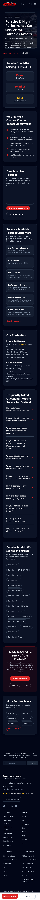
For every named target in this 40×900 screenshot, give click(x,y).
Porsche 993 (12, 627)
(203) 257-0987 (8, 786)
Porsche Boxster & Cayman (18, 596)
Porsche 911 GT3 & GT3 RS (18, 570)
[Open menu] (35, 4)
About (24, 817)
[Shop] (29, 4)
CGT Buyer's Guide (9, 856)
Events (5, 875)
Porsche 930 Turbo (15, 637)
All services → (7, 845)
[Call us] (23, 4)
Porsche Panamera (15, 591)
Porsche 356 (12, 632)
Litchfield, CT (13, 723)
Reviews (24, 832)
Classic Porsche (8, 841)
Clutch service (7, 833)
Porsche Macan (14, 580)
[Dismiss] (37, 895)
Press (4, 867)
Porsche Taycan (14, 585)
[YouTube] (16, 806)
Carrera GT (25, 824)
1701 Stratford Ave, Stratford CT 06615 (17, 783)
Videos (5, 871)
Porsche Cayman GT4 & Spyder (19, 606)
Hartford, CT (26, 718)
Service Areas (14, 53)
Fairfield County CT (28, 856)
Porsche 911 (12, 565)
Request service (10, 799)
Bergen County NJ (28, 871)
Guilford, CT (12, 718)
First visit (25, 839)
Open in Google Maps (19, 208)
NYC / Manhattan (27, 864)
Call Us (27, 896)
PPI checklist (7, 864)
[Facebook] (8, 806)
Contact (24, 843)
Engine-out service (9, 817)
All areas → (25, 875)
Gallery (24, 828)
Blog (23, 836)
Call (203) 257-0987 (16, 214)
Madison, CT (27, 723)
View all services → (13, 321)
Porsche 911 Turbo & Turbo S (19, 616)
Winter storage (8, 837)
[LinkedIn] (12, 806)
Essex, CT (11, 713)
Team (23, 820)
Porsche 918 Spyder (15, 601)
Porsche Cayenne (14, 575)
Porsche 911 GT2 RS (15, 611)
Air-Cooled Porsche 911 (16, 621)
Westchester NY (27, 867)
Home (5, 53)
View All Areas (13, 729)
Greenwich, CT (25, 713)
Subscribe (32, 763)
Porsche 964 (26, 627)
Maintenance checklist (10, 860)
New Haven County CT (29, 860)
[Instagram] (4, 806)
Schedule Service (20, 678)
